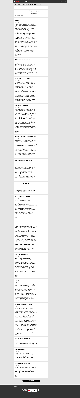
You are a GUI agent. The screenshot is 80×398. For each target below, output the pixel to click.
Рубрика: (32, 11)
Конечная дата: (33, 13)
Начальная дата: (16, 13)
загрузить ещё (31, 380)
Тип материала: (17, 11)
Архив (16, 55)
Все (15, 7)
